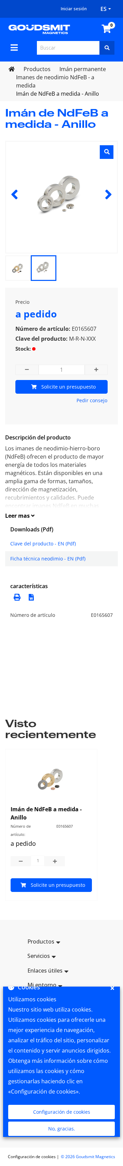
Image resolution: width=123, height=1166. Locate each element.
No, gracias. (61, 1128)
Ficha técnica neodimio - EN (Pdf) (47, 558)
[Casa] (39, 28)
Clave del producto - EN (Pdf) (43, 543)
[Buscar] (106, 48)
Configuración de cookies (61, 1112)
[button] (29, 596)
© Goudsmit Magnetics (88, 1157)
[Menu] (14, 47)
